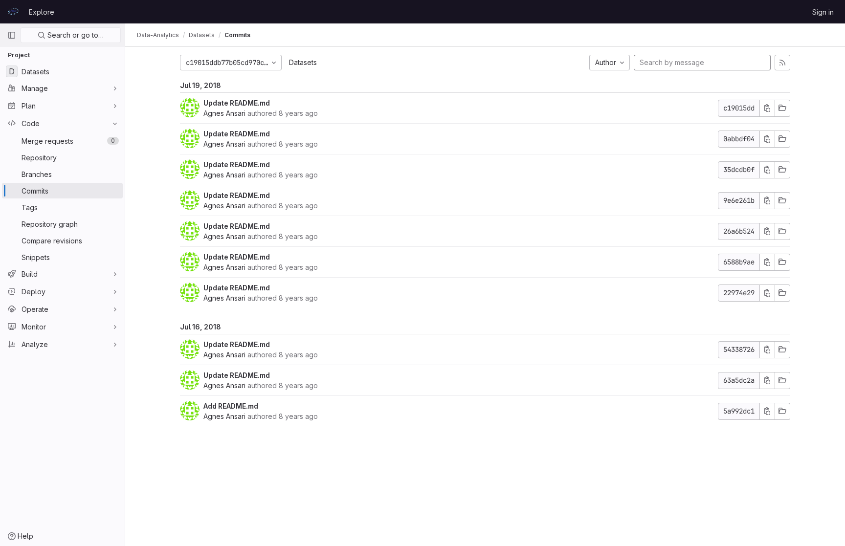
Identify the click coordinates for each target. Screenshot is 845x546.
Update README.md (236, 103)
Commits (237, 35)
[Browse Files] (782, 108)
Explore (41, 12)
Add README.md (230, 406)
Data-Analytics (158, 35)
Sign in (823, 12)
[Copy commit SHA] (767, 108)
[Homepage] (13, 12)
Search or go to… (74, 35)
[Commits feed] (782, 62)
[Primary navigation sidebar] (12, 35)
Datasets (303, 62)
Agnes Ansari (224, 113)
